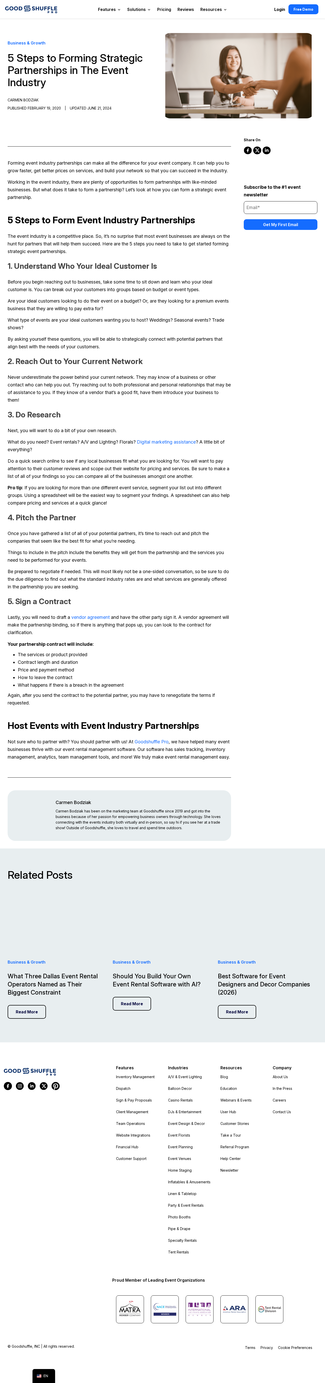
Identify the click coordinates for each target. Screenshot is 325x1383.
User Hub (228, 1112)
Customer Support (131, 1158)
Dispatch (123, 1088)
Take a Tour (230, 1135)
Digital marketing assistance (166, 442)
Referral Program (234, 1147)
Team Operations (130, 1123)
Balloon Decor (180, 1088)
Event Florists (179, 1135)
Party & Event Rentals (186, 1205)
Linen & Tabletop (182, 1193)
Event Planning (180, 1147)
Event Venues (179, 1158)
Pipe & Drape (179, 1229)
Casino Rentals (180, 1100)
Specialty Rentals (182, 1240)
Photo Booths (179, 1217)
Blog (224, 1077)
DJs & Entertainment (184, 1112)
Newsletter (229, 1170)
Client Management (132, 1112)
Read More (27, 1011)
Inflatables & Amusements (189, 1182)
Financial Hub (127, 1147)
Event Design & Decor (186, 1123)
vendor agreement (90, 617)
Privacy (267, 1347)
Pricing (164, 9)
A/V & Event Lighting (185, 1077)
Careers (279, 1100)
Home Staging (180, 1170)
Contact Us (282, 1112)
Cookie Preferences (295, 1347)
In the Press (282, 1088)
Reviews (185, 9)
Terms (250, 1347)
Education (228, 1088)
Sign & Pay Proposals (134, 1100)
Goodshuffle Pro (152, 741)
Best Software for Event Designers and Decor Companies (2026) (264, 984)
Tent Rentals (178, 1252)
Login (279, 9)
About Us (280, 1077)
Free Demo (303, 9)
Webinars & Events (236, 1100)
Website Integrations (133, 1135)
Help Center (230, 1158)
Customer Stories (234, 1123)
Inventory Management (135, 1077)
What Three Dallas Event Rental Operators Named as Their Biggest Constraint (53, 984)
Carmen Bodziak (73, 802)
